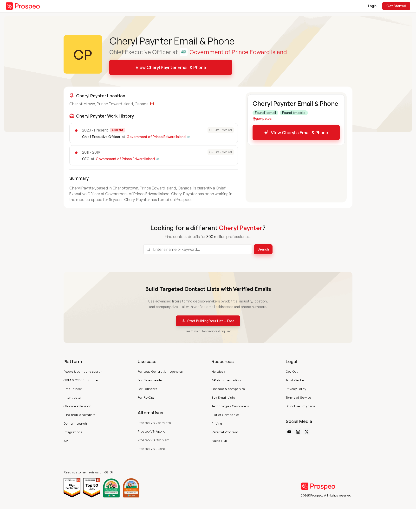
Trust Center (295, 380)
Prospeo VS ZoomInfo (154, 423)
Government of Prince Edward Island (238, 52)
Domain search (75, 423)
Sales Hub (219, 441)
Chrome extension (77, 406)
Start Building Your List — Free (210, 321)
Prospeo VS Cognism (154, 440)
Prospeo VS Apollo (151, 431)
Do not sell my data (300, 406)
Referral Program (225, 432)
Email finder (73, 389)
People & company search (83, 371)
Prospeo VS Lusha (151, 449)
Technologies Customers (230, 406)
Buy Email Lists (223, 397)
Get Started (396, 6)
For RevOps (146, 397)
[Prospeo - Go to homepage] (23, 6)
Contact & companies (228, 389)
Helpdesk (218, 371)
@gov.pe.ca (262, 118)
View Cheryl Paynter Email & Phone (171, 67)
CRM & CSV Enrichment (82, 380)
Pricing (217, 423)
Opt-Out (292, 371)
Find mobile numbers (80, 415)
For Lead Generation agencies (160, 371)
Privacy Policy (296, 389)
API (66, 441)
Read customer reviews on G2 (86, 472)
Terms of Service (298, 397)
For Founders (147, 389)
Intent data (72, 397)
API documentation (226, 380)
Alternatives (150, 412)
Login (372, 6)
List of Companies (226, 415)
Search (263, 249)
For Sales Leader (150, 380)
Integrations (73, 432)
